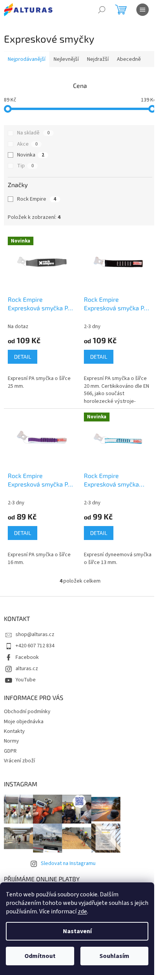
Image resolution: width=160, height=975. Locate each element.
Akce (27, 144)
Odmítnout (40, 956)
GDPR (10, 751)
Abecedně (129, 59)
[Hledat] (102, 9)
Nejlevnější (66, 59)
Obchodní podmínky (27, 711)
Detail (22, 356)
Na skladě (33, 133)
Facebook (27, 657)
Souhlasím (114, 956)
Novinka (30, 155)
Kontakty (14, 731)
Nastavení (77, 931)
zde (82, 911)
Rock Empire (36, 199)
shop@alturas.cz (35, 634)
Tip (25, 166)
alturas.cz (27, 668)
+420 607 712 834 (35, 646)
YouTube (26, 680)
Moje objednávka (23, 722)
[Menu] (142, 9)
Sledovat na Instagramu (68, 863)
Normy (11, 741)
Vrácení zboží (19, 761)
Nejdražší (98, 59)
